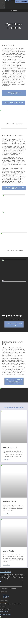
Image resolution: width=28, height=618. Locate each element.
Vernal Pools (8, 551)
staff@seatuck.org (5, 614)
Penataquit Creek (10, 447)
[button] (13, 10)
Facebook (6, 595)
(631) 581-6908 (4, 611)
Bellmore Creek (9, 501)
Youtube (5, 597)
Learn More (6, 459)
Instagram (6, 596)
